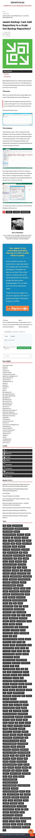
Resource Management (9, 764)
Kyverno (14, 686)
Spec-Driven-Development (10, 791)
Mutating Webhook (8, 707)
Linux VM (12, 689)
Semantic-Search (15, 773)
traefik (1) (5, 435)
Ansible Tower (27, 543)
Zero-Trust (26, 827)
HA (23, 642)
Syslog (10, 800)
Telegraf (5, 803)
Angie (12, 543)
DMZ (11, 603)
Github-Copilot (7, 633)
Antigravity (6, 546)
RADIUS (13, 758)
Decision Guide (21, 597)
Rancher (19, 758)
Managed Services (19, 692)
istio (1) (5, 388)
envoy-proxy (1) (7, 379)
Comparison (13, 579)
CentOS (11, 561)
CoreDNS (16, 588)
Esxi (19, 615)
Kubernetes (6, 686)
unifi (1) (5, 437)
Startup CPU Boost (13, 794)
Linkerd (5, 689)
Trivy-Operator (21, 806)
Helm (29, 645)
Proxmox (5, 755)
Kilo (20, 674)
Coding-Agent (27, 576)
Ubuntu (18, 809)
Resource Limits (21, 761)
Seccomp (18, 770)
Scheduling (6, 770)
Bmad (19, 558)
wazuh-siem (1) (7, 440)
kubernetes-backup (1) (9, 412)
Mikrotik (13, 698)
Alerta (29, 540)
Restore (26, 764)
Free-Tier (18, 624)
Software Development (9, 779)
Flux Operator (21, 621)
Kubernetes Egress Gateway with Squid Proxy (14, 510)
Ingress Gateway (21, 660)
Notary (11, 722)
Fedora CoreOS (13, 618)
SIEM (10, 776)
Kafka (9, 672)
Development (7, 600)
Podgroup (6, 746)
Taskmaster (18, 800)
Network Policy (22, 713)
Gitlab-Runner (24, 633)
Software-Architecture (10, 782)
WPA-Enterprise (16, 827)
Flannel (12, 621)
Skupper (21, 776)
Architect (21, 546)
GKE (10, 636)
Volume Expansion (25, 818)
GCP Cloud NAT (24, 627)
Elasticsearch (21, 612)
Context (23, 582)
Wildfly (13, 824)
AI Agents (17, 537)
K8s (4, 672)
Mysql (18, 707)
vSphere (16, 212)
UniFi (26, 809)
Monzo (5, 704)
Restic (20, 764)
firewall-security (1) (8, 381)
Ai (12, 537)
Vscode (5, 821)
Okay (32, 835)
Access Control (17, 525)
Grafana (21, 639)
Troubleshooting (8, 809)
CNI (29, 573)
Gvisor (19, 642)
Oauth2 (22, 722)
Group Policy (7, 642)
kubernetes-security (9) (9, 415)
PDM (26, 737)
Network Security (8, 716)
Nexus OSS (6, 719)
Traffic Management (9, 806)
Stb (22, 794)
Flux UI (29, 621)
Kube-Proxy (14, 683)
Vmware (16, 818)
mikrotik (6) (6, 417)
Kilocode (15, 677)
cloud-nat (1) (6, 370)
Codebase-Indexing (16, 576)
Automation (25, 549)
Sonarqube (6, 788)
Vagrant (5, 812)
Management (7, 695)
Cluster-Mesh (22, 573)
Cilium (24, 567)
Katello (26, 672)
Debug (5, 597)
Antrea (14, 546)
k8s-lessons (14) (7, 399)
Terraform (14, 803)
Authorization (16, 549)
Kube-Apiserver (7, 680)
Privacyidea (15, 749)
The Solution (7, 76)
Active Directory (8, 528)
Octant (28, 722)
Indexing (18, 654)
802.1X (9, 525)
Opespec (20, 734)
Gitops (5, 636)
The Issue (6, 74)
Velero (22, 812)
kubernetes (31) (7, 408)
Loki (4, 692)
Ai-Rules (11, 540)
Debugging (12, 597)
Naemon (24, 707)
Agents (28, 534)
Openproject (13, 728)
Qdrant (22, 755)
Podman (13, 746)
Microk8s (6, 698)
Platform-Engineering (9, 743)
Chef (14, 567)
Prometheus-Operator (9, 752)
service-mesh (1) (7, 431)
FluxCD (5, 624)
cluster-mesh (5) (7, 372)
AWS (4, 552)
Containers (15, 582)
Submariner (6, 797)
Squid (27, 791)
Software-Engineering (9, 785)
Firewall (5, 621)
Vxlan (18, 821)
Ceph (24, 561)
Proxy (12, 755)
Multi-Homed (17, 704)
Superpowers (24, 797)
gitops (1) (5, 385)
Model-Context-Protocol (10, 701)
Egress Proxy (7, 612)
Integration (16, 663)
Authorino (6, 549)
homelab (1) (6, 387)
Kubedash (28, 683)
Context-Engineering (9, 585)
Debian (27, 594)
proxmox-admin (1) (8, 428)
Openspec (25, 731)
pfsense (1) (6, 422)
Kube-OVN (5, 683)
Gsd (14, 642)
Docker (20, 603)
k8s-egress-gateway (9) (9, 396)
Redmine (5, 761)
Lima (25, 686)
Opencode (27, 725)
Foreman (11, 624)
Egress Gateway (7, 609)
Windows (20, 824)
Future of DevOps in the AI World (11, 496)
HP (27, 648)
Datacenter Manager (17, 594)
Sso (4, 794)
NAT (10, 710)
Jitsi (18, 669)
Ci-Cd (19, 567)
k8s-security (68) (7, 405)
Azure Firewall (7, 555)
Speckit (22, 791)
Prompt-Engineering (23, 752)
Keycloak (14, 674)
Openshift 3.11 (7, 731)
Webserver (6, 824)
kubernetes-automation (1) (10, 410)
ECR (20, 606)
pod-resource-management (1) (11, 424)
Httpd (14, 651)
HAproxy (5, 645)
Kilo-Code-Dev (7, 677)
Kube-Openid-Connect (20, 680)
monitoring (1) (6, 419)
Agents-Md (6, 537)
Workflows (6, 827)
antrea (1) (5, 367)
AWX (20, 552)
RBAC (25, 758)
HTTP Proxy (6, 651)
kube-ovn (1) (6, 406)
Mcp (23, 695)
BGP (15, 558)
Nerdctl (25, 710)
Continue (20, 585)
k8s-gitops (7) (6, 397)
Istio (17, 666)
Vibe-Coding (18, 815)
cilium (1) (5, 369)
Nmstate (19, 719)
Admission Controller (21, 528)
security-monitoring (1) (9, 430)
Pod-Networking (22, 743)
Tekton (26, 800)
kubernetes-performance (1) (10, 414)
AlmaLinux (6, 543)
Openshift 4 (17, 731)
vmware (9, 212)
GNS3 (15, 636)
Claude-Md (15, 570)
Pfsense (23, 740)
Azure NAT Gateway (19, 555)
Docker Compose (8, 606)
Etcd (23, 615)
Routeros (10, 767)
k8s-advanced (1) (7, 392)
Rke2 (4, 767)
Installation (7, 663)
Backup (28, 555)
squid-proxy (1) (6, 433)
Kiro (21, 677)
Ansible (19, 543)
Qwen (28, 755)
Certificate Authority (9, 564)
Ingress (17, 657)
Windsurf (27, 824)
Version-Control (8, 815)
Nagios (5, 710)
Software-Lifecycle (23, 785)
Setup (5, 776)
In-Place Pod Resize (8, 654)
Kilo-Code (26, 674)
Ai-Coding (25, 537)
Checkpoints (7, 567)
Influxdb (25, 654)
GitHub (23, 630)
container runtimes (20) (9, 374)
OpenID (5, 728)
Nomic (25, 719)
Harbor (12, 645)
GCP (16, 627)
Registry (12, 761)
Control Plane (7, 588)
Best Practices (7, 558)
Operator (13, 734)
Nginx (12, 719)
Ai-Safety (17, 540)
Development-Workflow (19, 600)
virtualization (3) (7, 439)
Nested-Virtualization (9, 713)
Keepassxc (6, 674)
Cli (21, 570)
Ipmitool (5, 666)
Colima (5, 579)
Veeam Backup (14, 812)
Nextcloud (28, 716)
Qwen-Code (6, 758)
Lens (20, 686)
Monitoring (23, 701)
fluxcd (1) (5, 383)
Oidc (4, 725)
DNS (15, 603)
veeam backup (25, 212)
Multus (26, 704)
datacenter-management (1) (10, 376)
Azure (25, 552)
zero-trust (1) (6, 442)
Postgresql (21, 746)
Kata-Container (17, 672)
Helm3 (22, 648)
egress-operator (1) (8, 378)
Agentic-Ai (20, 534)
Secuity (25, 770)
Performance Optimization (10, 740)
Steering (27, 794)
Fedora (5, 618)
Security (5, 773)
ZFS (4, 830)
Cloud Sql (6, 573)
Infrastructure (7, 657)
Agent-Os (16, 531)
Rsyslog (18, 767)
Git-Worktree (15, 630)
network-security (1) (8, 421)
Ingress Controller (9, 660)
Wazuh (23, 821)
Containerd (6, 582)
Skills (15, 776)
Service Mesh (26, 773)
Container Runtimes (24, 579)
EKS (14, 612)
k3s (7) (4, 390)
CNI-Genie (6, 576)
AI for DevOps (6, 493)
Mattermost (16, 695)
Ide (24, 651)
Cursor (5, 591)
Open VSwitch (18, 725)
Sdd (13, 770)
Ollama (10, 725)
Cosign (23, 588)
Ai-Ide (4, 540)
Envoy (13, 615)
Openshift (21, 728)
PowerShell (6, 749)
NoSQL (5, 722)
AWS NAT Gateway (12, 552)
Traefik (21, 803)
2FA (4, 525)
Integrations (25, 663)
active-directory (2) (8, 365)
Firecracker (23, 618)
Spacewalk (15, 788)
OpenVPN (5, 734)
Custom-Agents (14, 591)
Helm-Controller (8, 648)
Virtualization (7, 34)
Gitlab (16, 633)
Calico (5, 561)
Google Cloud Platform (10, 639)
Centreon (18, 561)
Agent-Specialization (9, 534)
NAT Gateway (17, 710)
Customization (25, 591)
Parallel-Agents (18, 737)
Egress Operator (19, 609)
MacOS (10, 692)
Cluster (13, 573)
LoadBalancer (20, 689)
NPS (16, 722)
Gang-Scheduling (8, 627)
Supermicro (15, 797)
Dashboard (6, 594)
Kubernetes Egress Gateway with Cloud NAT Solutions (17, 507)
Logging (29, 689)
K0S (22, 669)
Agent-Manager (7, 531)
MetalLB (29, 695)
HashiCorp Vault (21, 645)
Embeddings (6, 615)
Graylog (28, 639)
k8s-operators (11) (7, 403)
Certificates (21, 564)
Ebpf (16, 606)
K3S (26, 669)
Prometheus (24, 749)
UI (22, 809)
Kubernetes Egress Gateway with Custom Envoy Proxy (17, 513)
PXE (17, 755)
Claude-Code (6, 570)
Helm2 (17, 648)
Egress (25, 606)
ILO (28, 651)
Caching (25, 558)
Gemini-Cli (6, 630)
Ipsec (12, 666)
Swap (4, 800)
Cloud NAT (27, 570)
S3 (30, 767)
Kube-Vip (21, 683)
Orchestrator (7, 737)
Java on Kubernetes (8, 669)
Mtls (10, 704)
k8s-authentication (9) (8, 394)
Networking (19, 716)
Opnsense (27, 734)
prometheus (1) (7, 426)
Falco (28, 615)
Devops (5, 603)
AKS (24, 540)
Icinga (19, 651)
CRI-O (28, 588)
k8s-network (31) (7, 401)
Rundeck (24, 767)
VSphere (12, 821)
